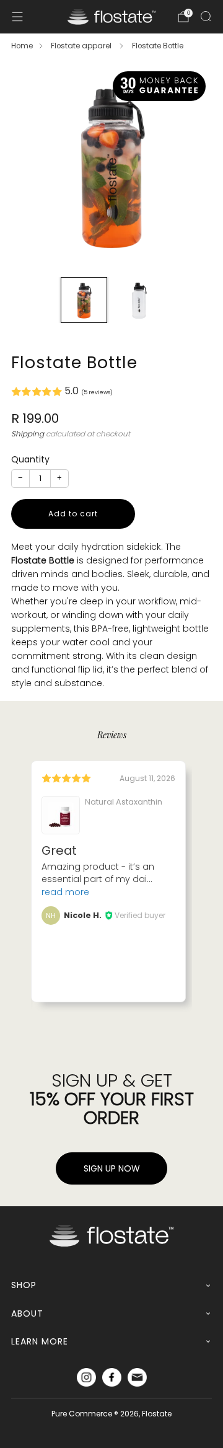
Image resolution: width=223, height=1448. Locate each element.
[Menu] (17, 17)
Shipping (27, 434)
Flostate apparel (82, 46)
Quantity (30, 459)
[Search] (205, 16)
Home (22, 46)
